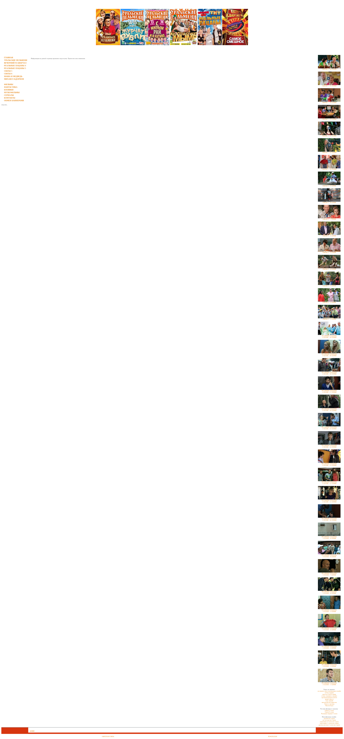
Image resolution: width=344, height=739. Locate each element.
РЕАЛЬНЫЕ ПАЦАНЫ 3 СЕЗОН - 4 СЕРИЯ (329, 629)
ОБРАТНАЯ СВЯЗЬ (108, 736)
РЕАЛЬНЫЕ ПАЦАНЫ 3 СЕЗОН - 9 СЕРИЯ (329, 537)
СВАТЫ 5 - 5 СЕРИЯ (329, 252)
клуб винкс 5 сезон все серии (329, 723)
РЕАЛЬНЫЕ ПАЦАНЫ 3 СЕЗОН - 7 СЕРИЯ (329, 574)
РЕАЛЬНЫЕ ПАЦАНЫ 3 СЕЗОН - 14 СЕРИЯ (329, 446)
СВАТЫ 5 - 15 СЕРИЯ (329, 86)
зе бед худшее (329, 692)
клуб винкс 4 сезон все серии (329, 721)
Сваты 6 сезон (329, 712)
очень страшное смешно (329, 696)
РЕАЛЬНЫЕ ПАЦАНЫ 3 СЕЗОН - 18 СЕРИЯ (329, 373)
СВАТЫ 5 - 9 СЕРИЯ (329, 186)
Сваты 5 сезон (329, 710)
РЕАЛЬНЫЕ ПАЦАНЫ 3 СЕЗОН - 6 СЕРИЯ (329, 592)
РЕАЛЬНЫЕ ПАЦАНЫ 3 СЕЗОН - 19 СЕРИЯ (329, 354)
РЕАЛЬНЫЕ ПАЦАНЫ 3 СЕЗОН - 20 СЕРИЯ (329, 336)
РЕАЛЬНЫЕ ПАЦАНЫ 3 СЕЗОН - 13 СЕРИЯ (329, 464)
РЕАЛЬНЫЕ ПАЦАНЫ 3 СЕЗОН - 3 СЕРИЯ (329, 647)
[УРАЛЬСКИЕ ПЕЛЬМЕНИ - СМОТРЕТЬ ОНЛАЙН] (108, 44)
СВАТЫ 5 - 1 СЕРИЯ (329, 319)
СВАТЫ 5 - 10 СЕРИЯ (329, 169)
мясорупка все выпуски (329, 702)
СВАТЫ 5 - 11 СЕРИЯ (329, 152)
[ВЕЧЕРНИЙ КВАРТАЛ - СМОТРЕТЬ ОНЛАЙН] (235, 44)
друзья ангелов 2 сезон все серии (329, 725)
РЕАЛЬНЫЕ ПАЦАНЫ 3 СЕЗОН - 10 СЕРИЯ (329, 519)
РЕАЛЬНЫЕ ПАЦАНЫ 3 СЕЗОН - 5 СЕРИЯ (329, 610)
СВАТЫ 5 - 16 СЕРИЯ (329, 69)
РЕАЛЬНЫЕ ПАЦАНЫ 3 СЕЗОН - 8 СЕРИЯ (329, 555)
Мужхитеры (329, 705)
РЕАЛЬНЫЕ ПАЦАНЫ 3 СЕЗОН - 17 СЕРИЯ (329, 391)
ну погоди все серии (329, 720)
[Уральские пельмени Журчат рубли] (133, 44)
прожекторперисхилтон (329, 697)
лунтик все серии (329, 718)
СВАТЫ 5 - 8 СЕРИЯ (329, 202)
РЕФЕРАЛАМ (272, 736)
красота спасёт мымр (329, 694)
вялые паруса (329, 699)
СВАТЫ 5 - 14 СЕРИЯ (329, 102)
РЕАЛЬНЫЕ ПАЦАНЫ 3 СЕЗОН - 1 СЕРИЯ (329, 683)
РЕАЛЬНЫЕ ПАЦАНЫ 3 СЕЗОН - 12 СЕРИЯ (329, 482)
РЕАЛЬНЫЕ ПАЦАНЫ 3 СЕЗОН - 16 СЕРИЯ (329, 409)
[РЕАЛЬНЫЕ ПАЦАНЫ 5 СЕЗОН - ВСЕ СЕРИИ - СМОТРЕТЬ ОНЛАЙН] (210, 44)
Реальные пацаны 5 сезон (329, 713)
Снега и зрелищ (329, 704)
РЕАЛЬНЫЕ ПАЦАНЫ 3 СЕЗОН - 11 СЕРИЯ (329, 501)
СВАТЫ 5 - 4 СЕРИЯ (329, 269)
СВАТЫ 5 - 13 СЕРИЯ (329, 119)
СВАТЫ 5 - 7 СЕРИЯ (329, 219)
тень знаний (329, 701)
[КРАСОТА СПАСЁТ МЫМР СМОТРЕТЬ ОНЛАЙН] (183, 44)
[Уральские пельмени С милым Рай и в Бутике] (157, 44)
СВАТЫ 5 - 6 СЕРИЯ (329, 236)
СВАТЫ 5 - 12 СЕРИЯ (329, 136)
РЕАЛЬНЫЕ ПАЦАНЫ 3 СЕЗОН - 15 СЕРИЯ (329, 428)
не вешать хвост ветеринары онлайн (329, 691)
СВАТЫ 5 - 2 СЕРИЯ (329, 302)
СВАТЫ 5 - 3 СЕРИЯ (329, 286)
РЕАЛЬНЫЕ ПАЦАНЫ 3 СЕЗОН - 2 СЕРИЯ (329, 665)
